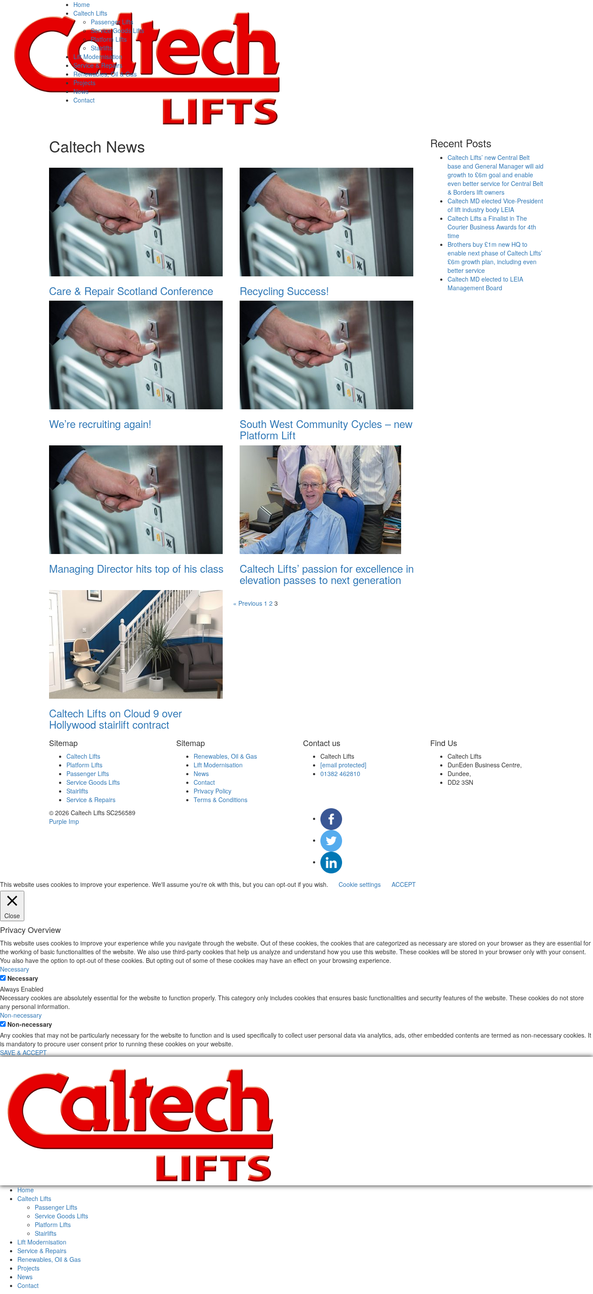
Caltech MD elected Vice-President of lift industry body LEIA (495, 205)
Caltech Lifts (90, 13)
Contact (84, 100)
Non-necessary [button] (21, 1015)
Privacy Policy (212, 790)
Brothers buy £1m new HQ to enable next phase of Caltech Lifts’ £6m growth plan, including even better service (495, 257)
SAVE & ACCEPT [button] (23, 1052)
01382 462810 (340, 773)
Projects (84, 82)
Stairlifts (101, 47)
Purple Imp (64, 821)
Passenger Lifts (112, 21)
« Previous (247, 603)
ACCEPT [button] (404, 884)
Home (81, 4)
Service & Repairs (97, 65)
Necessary (22, 978)
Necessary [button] (14, 969)
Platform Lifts (109, 39)
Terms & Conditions (220, 799)
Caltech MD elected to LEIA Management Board (485, 283)
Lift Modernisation (97, 56)
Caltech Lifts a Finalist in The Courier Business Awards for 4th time (492, 227)
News (81, 91)
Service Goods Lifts (117, 30)
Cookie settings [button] (360, 884)
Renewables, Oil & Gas (105, 74)
